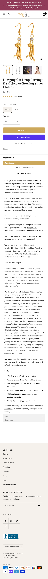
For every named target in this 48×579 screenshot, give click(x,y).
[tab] (24, 163)
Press (5, 476)
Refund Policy (8, 463)
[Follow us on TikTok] (5, 526)
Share (5, 149)
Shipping (6, 467)
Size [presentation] (6, 416)
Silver (7, 110)
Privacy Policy (8, 458)
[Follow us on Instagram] (11, 520)
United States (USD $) (12, 546)
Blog (4, 480)
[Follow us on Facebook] (5, 520)
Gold (17, 110)
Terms (5, 454)
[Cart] (44, 14)
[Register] (39, 505)
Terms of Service (9, 485)
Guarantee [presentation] (8, 420)
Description (8, 158)
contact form (15, 274)
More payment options (24, 143)
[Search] (9, 14)
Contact (6, 472)
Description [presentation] (9, 163)
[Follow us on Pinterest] (17, 520)
